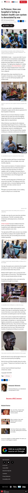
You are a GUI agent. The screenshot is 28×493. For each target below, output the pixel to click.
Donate (24, 2)
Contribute (5, 473)
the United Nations (17, 66)
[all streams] (26, 491)
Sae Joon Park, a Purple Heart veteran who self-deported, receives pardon (17, 411)
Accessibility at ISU (6, 479)
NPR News (8, 376)
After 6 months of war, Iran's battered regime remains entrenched (16, 421)
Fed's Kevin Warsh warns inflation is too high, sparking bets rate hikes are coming (18, 430)
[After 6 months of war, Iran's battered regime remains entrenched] (5, 421)
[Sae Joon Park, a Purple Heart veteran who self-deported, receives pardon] (5, 412)
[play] (2, 491)
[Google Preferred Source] (14, 450)
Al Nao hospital (5, 223)
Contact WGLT (5, 468)
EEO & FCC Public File (7, 470)
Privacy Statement (6, 476)
